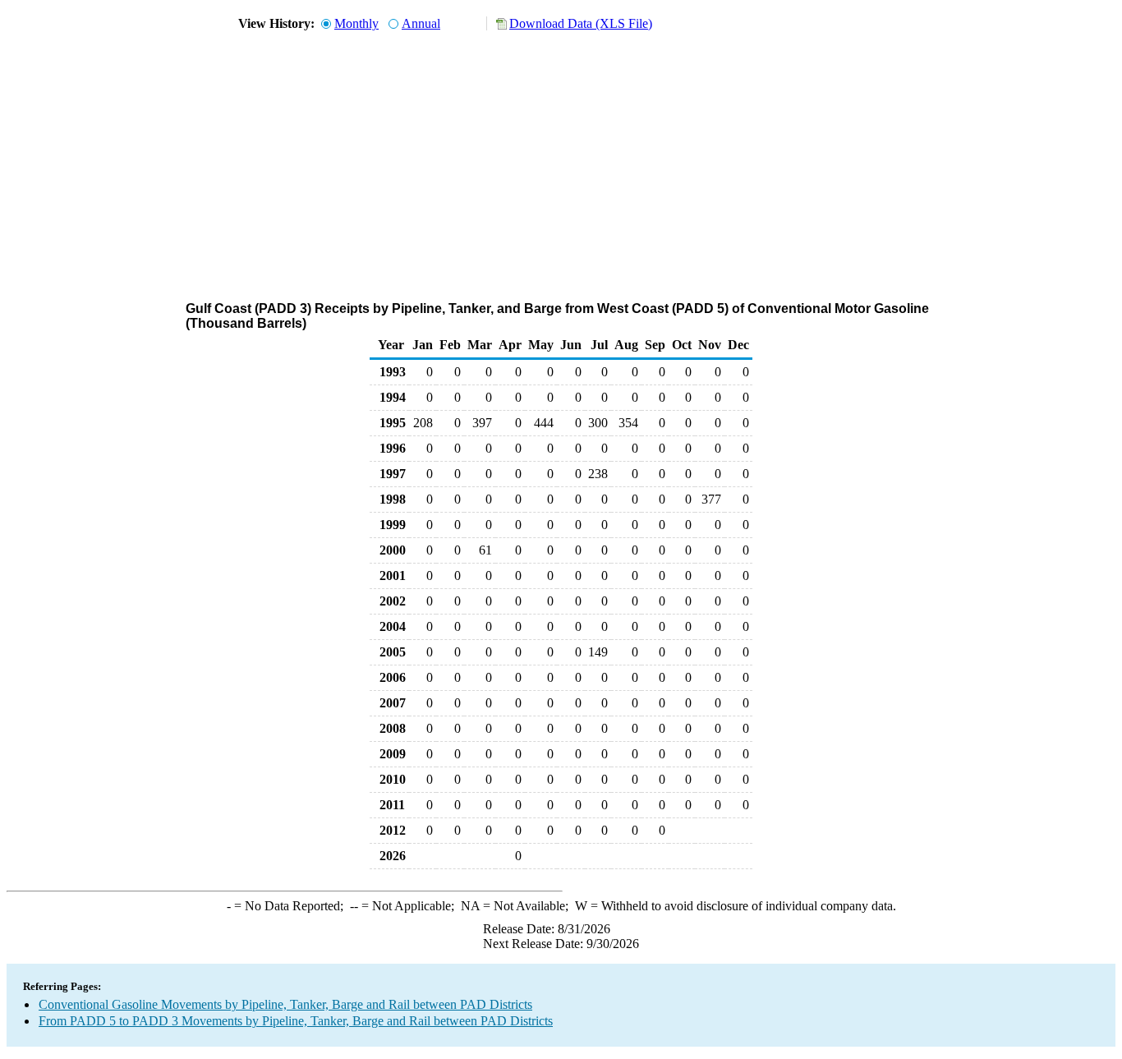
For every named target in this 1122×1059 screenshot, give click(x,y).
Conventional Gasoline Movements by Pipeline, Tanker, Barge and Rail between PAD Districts (285, 1004)
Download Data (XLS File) (580, 23)
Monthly (356, 23)
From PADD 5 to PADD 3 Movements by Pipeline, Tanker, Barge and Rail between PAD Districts (296, 1021)
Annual (421, 23)
